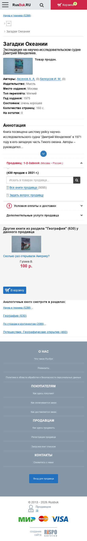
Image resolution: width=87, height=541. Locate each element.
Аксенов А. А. (26, 79)
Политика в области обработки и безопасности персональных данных (43, 377)
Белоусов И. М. (50, 79)
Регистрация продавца (43, 437)
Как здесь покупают (43, 393)
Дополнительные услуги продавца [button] (33, 215)
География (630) (15, 315)
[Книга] (18, 73)
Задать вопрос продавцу (27, 195)
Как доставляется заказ (43, 411)
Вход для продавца (43, 478)
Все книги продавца (24, 187)
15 (37, 510)
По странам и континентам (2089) (24, 323)
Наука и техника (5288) (17, 15)
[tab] (43, 163)
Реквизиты (43, 368)
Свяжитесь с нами (43, 462)
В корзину (70, 290)
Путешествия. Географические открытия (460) (35, 332)
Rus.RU (21, 5)
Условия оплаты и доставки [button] (35, 206)
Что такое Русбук (43, 358)
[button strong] (43, 163)
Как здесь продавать (44, 427)
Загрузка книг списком (43, 446)
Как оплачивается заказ (43, 402)
